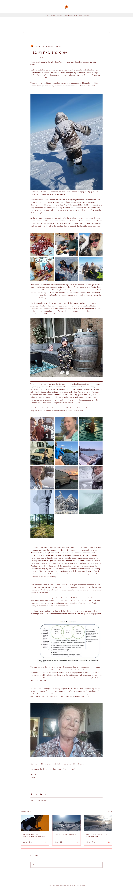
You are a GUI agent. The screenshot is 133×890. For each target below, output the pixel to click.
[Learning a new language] (66, 823)
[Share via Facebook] (31, 794)
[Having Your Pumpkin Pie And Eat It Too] (98, 823)
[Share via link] (46, 794)
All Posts (23, 33)
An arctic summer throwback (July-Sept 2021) (34, 835)
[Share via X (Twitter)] (36, 794)
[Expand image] (42, 244)
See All (110, 811)
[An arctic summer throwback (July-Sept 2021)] (35, 823)
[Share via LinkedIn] (41, 794)
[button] (110, 33)
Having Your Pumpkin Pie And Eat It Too (96, 835)
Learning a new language (65, 834)
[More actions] (101, 46)
